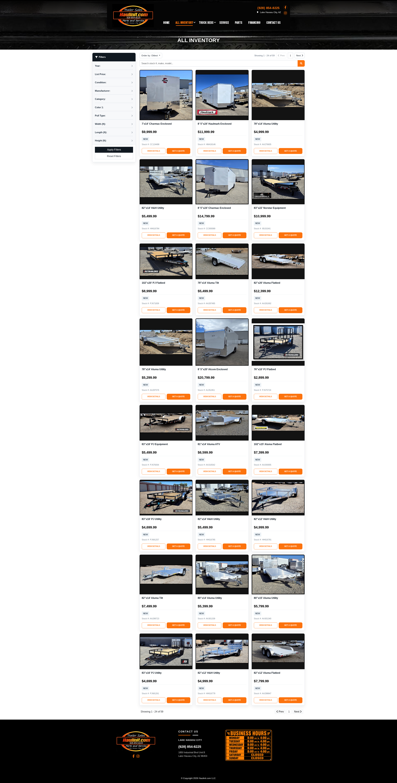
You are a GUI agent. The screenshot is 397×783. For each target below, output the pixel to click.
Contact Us (273, 23)
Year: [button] (97, 65)
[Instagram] (285, 13)
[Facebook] (285, 7)
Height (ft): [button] (101, 140)
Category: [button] (100, 99)
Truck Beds (206, 23)
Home (166, 23)
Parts (238, 23)
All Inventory (184, 23)
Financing (254, 23)
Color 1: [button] (99, 107)
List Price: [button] (100, 74)
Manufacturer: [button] (102, 90)
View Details (153, 151)
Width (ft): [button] (100, 124)
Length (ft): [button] (101, 132)
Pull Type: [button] (100, 115)
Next (298, 55)
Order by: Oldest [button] (149, 55)
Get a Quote (178, 151)
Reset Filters (114, 156)
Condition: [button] (100, 82)
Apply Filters (114, 149)
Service (224, 23)
